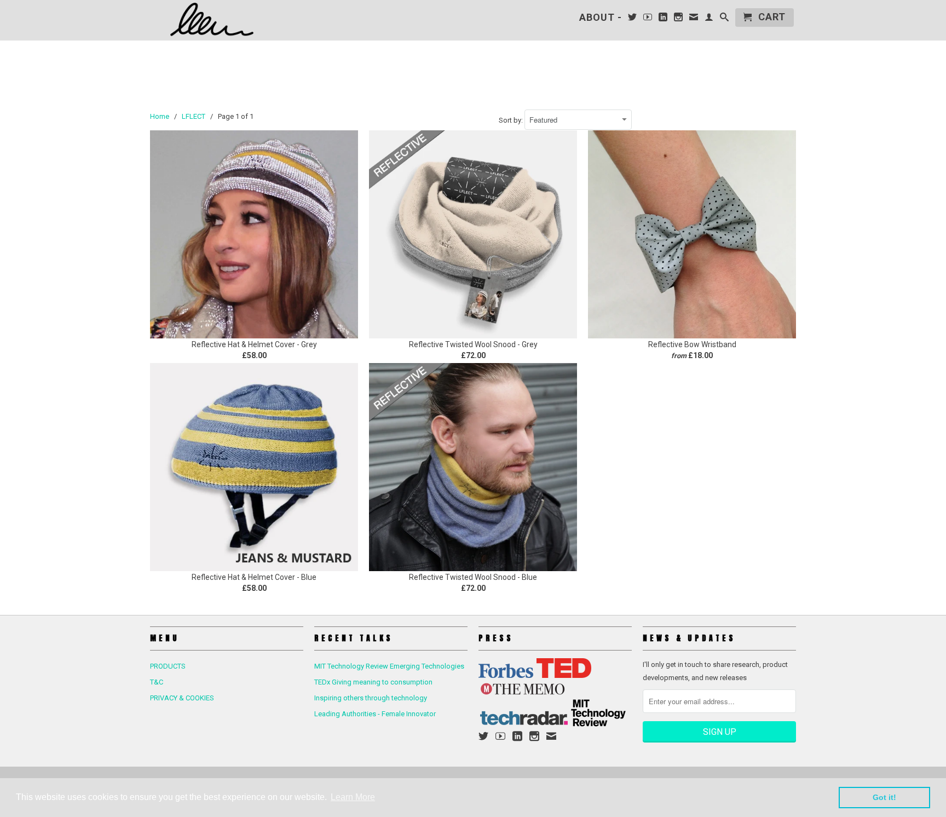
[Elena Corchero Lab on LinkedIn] (663, 19)
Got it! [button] (884, 797)
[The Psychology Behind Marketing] (505, 675)
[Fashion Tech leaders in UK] (522, 692)
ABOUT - (600, 18)
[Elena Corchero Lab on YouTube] (648, 19)
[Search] (724, 19)
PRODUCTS (168, 666)
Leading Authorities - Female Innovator (375, 714)
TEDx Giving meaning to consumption (373, 682)
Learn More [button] (353, 797)
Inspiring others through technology (370, 698)
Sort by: (511, 120)
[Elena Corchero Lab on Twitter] (632, 19)
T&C (156, 682)
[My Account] (709, 19)
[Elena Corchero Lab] (226, 20)
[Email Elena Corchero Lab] (694, 19)
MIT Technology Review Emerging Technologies (389, 666)
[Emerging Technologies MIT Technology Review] (598, 724)
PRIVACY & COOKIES (182, 698)
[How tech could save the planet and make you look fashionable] (524, 724)
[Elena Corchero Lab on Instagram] (678, 19)
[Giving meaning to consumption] (564, 675)
